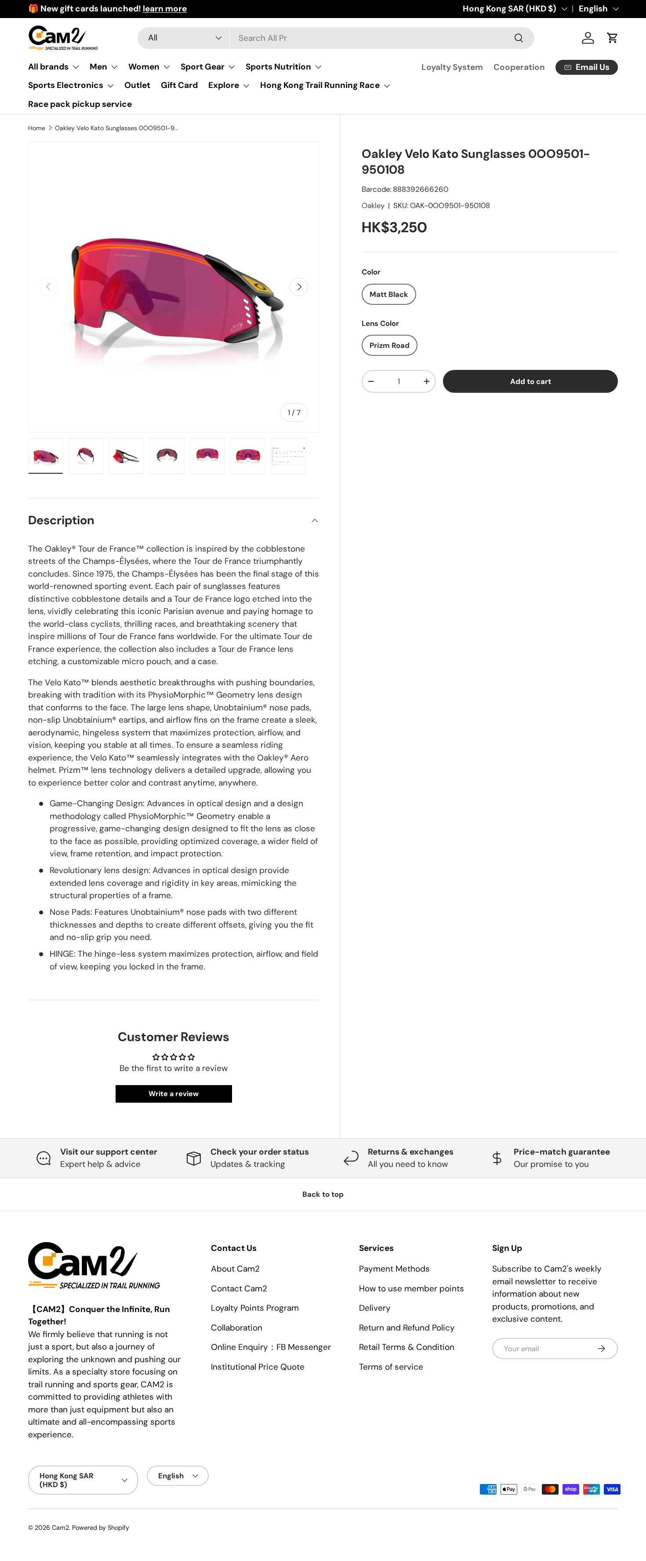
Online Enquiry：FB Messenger (271, 1347)
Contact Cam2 (239, 1288)
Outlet (137, 85)
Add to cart (530, 381)
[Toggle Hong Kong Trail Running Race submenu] (386, 85)
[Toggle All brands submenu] (75, 67)
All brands (48, 66)
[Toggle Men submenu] (114, 67)
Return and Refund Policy (407, 1327)
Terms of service (391, 1366)
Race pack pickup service (80, 104)
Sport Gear (203, 66)
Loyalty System (452, 67)
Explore (223, 85)
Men (98, 66)
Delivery (375, 1307)
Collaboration (236, 1327)
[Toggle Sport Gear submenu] (231, 67)
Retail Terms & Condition (406, 1347)
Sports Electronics (65, 85)
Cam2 (60, 1528)
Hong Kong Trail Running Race (320, 85)
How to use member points (411, 1288)
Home (36, 128)
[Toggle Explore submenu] (246, 85)
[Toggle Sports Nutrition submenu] (318, 67)
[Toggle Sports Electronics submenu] (110, 85)
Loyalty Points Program (255, 1307)
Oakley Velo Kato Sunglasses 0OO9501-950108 (117, 128)
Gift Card (179, 85)
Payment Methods (394, 1268)
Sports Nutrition (278, 66)
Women (144, 66)
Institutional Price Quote (258, 1366)
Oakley (373, 205)
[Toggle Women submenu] (166, 67)
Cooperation (519, 67)
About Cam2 (235, 1268)
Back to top (323, 1194)
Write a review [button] (174, 1093)
